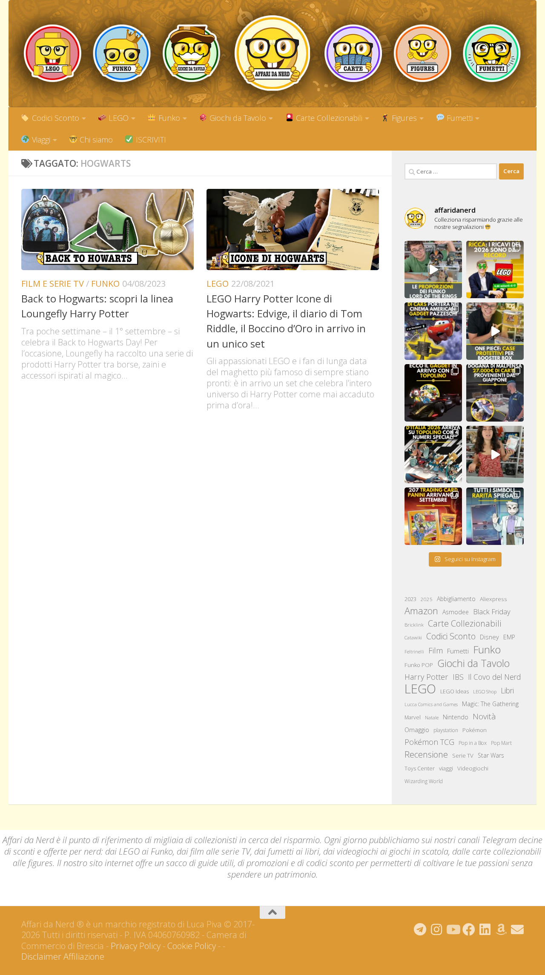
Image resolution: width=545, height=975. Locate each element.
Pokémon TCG (429, 742)
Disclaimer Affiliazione (62, 956)
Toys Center (419, 768)
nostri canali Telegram (475, 840)
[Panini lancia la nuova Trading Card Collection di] (433, 516)
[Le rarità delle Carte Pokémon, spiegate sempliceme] (495, 516)
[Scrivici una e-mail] (517, 929)
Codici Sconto (54, 118)
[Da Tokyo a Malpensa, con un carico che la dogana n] (495, 393)
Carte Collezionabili (328, 118)
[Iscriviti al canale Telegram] (420, 929)
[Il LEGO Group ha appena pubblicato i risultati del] (495, 269)
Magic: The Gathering (490, 704)
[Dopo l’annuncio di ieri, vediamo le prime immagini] (433, 393)
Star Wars (491, 755)
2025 (427, 599)
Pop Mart (501, 743)
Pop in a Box (473, 743)
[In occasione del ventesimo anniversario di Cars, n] (433, 331)
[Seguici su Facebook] (468, 929)
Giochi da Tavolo (236, 118)
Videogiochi (472, 768)
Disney (489, 637)
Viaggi (40, 139)
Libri (507, 690)
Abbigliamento (456, 599)
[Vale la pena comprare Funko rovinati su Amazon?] (495, 454)
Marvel (412, 717)
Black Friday (492, 611)
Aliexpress (493, 599)
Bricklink (414, 624)
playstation (445, 730)
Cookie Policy (191, 946)
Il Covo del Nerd (494, 677)
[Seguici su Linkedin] (485, 929)
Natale (432, 717)
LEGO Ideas (454, 691)
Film (435, 650)
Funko (168, 118)
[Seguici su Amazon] (501, 929)
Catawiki (413, 638)
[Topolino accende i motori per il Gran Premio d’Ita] (433, 454)
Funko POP (418, 665)
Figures (403, 118)
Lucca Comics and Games (431, 704)
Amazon (421, 610)
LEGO (117, 118)
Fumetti (459, 118)
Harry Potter (426, 677)
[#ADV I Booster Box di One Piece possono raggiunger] (495, 331)
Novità (484, 716)
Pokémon (474, 730)
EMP (509, 637)
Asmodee (455, 612)
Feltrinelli (414, 652)
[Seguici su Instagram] (436, 929)
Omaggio (416, 730)
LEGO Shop (484, 691)
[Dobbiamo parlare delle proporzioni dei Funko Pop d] (433, 269)
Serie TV (462, 755)
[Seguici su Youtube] (452, 929)
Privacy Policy (136, 946)
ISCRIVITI (150, 139)
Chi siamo (95, 139)
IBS (458, 677)
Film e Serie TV (52, 283)
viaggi (446, 768)
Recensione (426, 754)
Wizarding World (423, 781)
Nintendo (455, 717)
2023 (410, 599)
